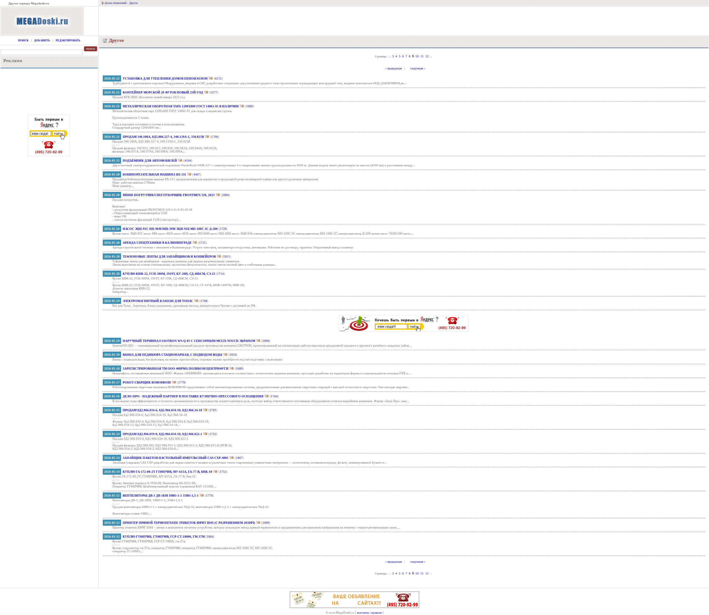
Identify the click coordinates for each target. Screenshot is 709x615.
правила (376, 612)
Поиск (23, 40)
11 (422, 56)
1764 (274, 396)
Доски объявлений (115, 2)
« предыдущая (393, 68)
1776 (209, 495)
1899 (266, 522)
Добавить (42, 40)
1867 (239, 457)
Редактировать (68, 40)
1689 (249, 106)
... (405, 83)
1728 (223, 228)
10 (417, 56)
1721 (202, 242)
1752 (213, 434)
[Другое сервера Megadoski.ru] (42, 33)
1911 (226, 256)
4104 (187, 160)
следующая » (417, 68)
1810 (233, 354)
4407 (197, 174)
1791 (213, 410)
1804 (210, 536)
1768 (204, 301)
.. (390, 56)
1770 (181, 382)
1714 (220, 273)
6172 (218, 78)
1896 (266, 340)
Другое (133, 2)
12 (427, 56)
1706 (214, 136)
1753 (223, 471)
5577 (213, 92)
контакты (363, 612)
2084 (225, 195)
